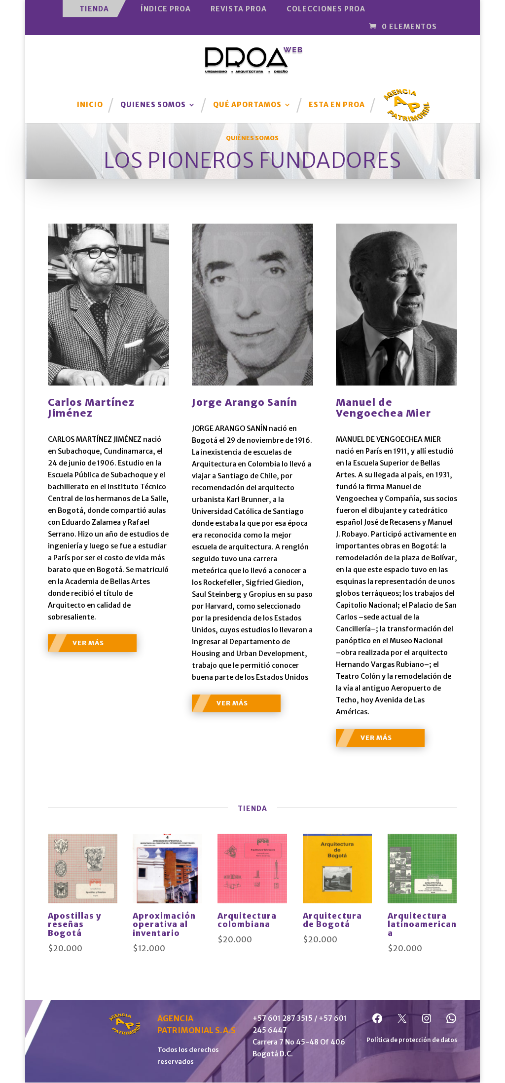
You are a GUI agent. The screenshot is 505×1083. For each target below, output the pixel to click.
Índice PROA (166, 8)
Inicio (90, 105)
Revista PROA (239, 8)
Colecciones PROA (326, 8)
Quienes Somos (153, 105)
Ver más (88, 643)
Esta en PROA (337, 105)
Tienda (94, 8)
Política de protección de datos (411, 1040)
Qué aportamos (247, 105)
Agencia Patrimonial (407, 98)
